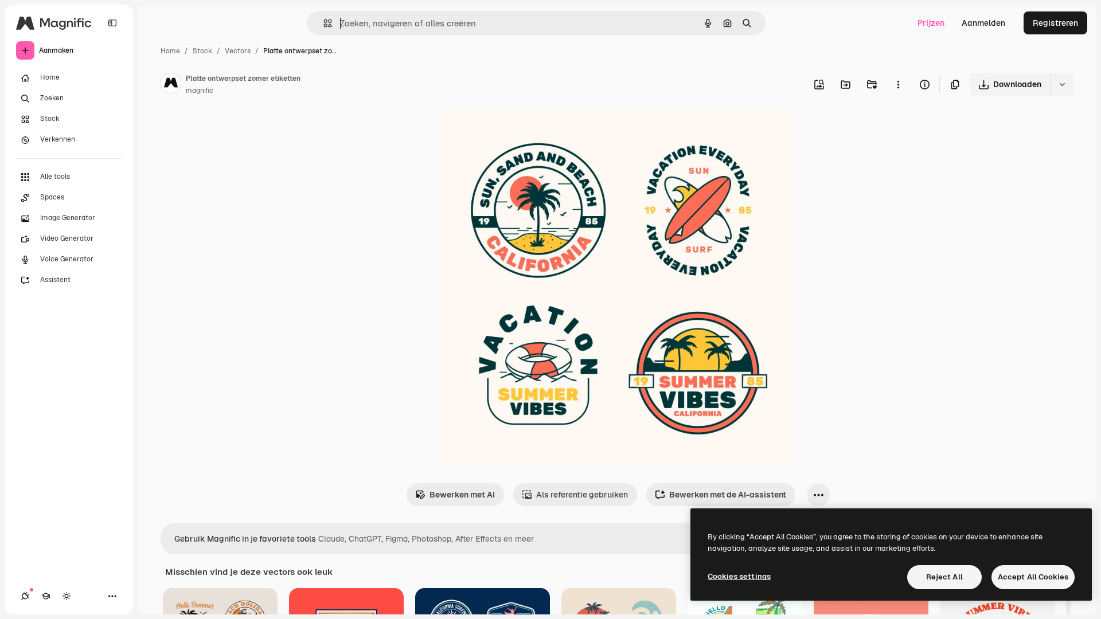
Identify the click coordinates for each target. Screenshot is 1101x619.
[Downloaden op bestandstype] (1062, 84)
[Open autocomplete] (323, 23)
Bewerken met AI (462, 494)
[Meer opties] (898, 84)
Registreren (1055, 23)
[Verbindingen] (25, 596)
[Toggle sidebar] (112, 23)
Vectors (238, 51)
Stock (202, 51)
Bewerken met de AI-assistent (727, 494)
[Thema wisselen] (66, 596)
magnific (199, 90)
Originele (513, 130)
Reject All (944, 577)
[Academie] (46, 596)
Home (170, 51)
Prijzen (931, 23)
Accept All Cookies (1033, 577)
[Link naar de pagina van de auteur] (171, 85)
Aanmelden (983, 23)
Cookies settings (739, 576)
